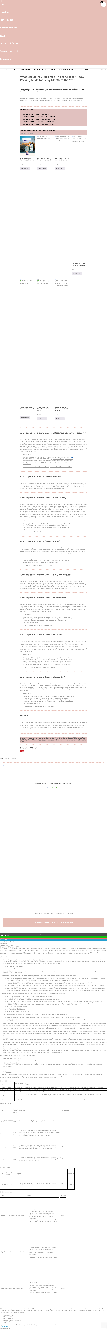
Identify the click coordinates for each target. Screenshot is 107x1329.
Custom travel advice (10, 51)
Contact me (5, 59)
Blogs (2, 35)
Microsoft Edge (8, 1317)
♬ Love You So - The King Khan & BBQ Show (37, 532)
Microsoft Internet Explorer (12, 1320)
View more (78, 934)
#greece (69, 460)
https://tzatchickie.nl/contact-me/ (28, 968)
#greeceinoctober (65, 664)
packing (7, 758)
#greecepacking (40, 462)
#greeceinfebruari (48, 460)
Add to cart (25, 168)
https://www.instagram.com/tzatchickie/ (13, 1252)
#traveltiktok (57, 527)
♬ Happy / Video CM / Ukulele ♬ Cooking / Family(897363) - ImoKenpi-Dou (47, 467)
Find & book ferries (9, 43)
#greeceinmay (27, 527)
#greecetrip (27, 460)
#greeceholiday (55, 525)
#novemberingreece (50, 701)
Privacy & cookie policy (65, 913)
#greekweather (68, 459)
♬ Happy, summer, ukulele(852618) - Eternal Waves (39, 667)
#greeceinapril (64, 525)
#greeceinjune (65, 561)
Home (3, 4)
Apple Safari (7, 1322)
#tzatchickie (27, 464)
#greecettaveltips (28, 462)
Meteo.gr (23, 726)
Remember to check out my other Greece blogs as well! (37, 131)
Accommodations (8, 28)
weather (14, 758)
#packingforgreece (51, 462)
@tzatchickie (27, 454)
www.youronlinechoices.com (56, 1325)
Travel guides (6, 20)
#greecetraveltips (38, 527)
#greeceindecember (60, 460)
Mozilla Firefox (8, 1318)
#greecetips (60, 701)
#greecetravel (62, 462)
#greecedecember (57, 459)
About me (4, 12)
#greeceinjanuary (36, 460)
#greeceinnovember (37, 701)
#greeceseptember (50, 620)
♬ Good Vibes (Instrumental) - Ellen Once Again (38, 706)
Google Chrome (8, 1315)
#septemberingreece (37, 620)
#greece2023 (48, 527)
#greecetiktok (36, 562)
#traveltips (40, 525)
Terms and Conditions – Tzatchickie (45, 913)
